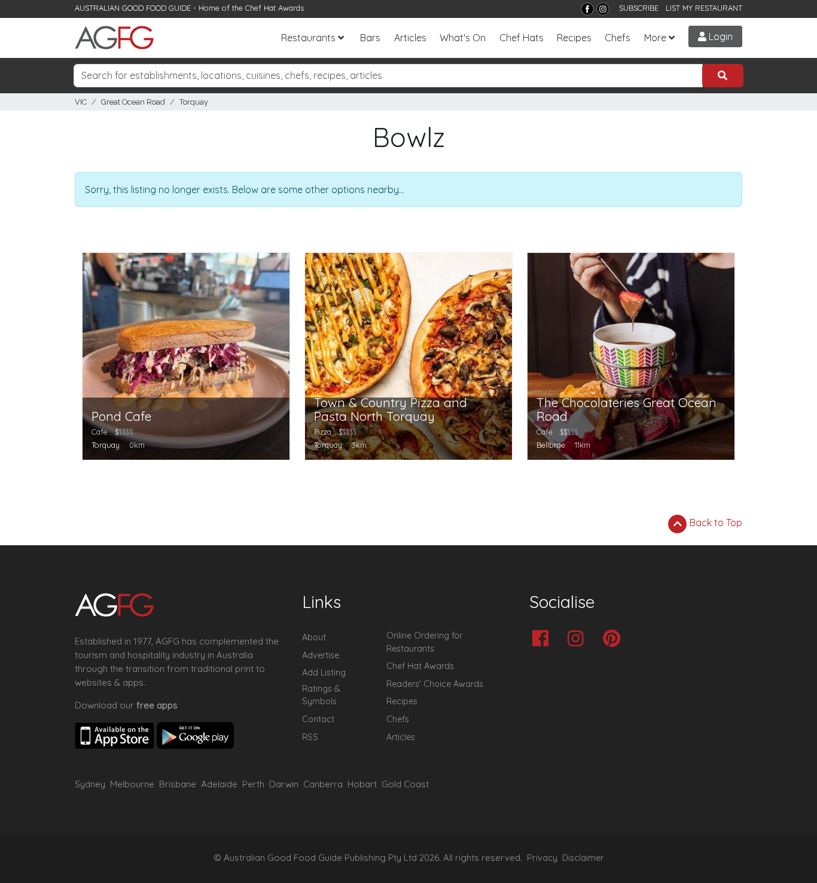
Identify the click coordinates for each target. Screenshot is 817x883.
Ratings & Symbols (321, 695)
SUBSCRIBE (639, 8)
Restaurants (308, 38)
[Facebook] (587, 9)
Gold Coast (405, 784)
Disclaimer (583, 858)
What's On (463, 38)
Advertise (320, 655)
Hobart (362, 784)
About (314, 637)
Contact (318, 719)
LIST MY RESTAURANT (704, 8)
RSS (310, 737)
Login (719, 36)
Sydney (90, 784)
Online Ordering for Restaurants (424, 642)
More (655, 38)
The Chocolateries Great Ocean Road (626, 409)
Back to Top (714, 522)
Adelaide (219, 784)
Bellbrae (550, 445)
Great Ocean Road (133, 101)
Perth (253, 784)
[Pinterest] (614, 639)
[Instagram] (602, 9)
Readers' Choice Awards (434, 684)
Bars (370, 38)
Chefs (617, 38)
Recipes (574, 38)
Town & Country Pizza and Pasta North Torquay (390, 409)
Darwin (283, 784)
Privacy (542, 858)
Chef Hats (521, 38)
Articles (410, 38)
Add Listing (324, 672)
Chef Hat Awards (274, 8)
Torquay (193, 101)
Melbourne (132, 784)
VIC (81, 101)
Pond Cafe (121, 416)
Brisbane (177, 784)
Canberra (323, 784)
